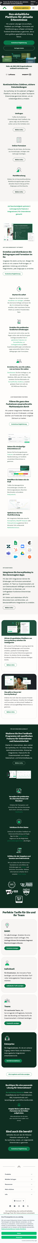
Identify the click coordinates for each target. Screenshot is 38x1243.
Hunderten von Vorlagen (15, 300)
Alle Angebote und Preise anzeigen (19, 1074)
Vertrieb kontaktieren (13, 1061)
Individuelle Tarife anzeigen (15, 986)
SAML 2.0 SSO (23, 836)
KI (12, 305)
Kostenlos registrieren (22, 8)
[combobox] (19, 1201)
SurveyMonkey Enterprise (15, 1092)
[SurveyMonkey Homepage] (4, 8)
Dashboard (18, 812)
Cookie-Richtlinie (20, 1229)
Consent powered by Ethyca (28, 1240)
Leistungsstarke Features (18, 209)
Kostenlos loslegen (12, 948)
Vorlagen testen (19, 48)
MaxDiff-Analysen (21, 521)
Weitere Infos (19, 130)
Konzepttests (11, 521)
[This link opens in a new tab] (10, 1206)
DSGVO (23, 867)
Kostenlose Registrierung (19, 43)
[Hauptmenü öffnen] (33, 8)
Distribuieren (11, 372)
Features (10, 454)
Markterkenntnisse (13, 528)
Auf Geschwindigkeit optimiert (19, 206)
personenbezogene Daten (15, 841)
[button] (19, 1174)
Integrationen (12, 211)
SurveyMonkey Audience (16, 382)
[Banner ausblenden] (37, 3)
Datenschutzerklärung (8, 1229)
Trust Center (22, 874)
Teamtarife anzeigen (13, 1023)
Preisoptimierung (12, 523)
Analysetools (11, 494)
